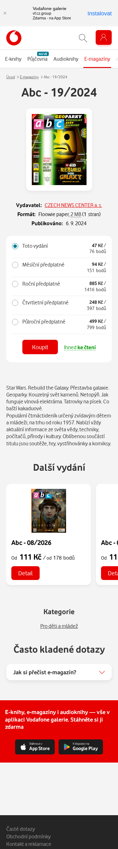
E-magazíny (29, 77)
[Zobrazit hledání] (83, 38)
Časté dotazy (20, 829)
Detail (25, 573)
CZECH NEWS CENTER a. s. (73, 205)
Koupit (40, 346)
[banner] (13, 37)
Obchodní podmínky (28, 836)
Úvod (10, 77)
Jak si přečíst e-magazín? (44, 672)
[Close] (5, 13)
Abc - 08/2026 (31, 542)
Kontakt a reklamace (28, 844)
